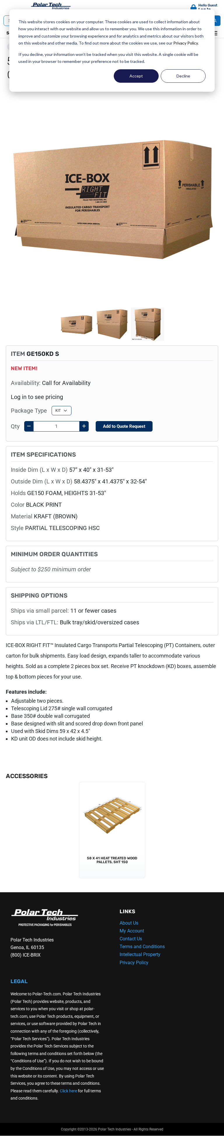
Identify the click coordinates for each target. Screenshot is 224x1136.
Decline (183, 75)
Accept (136, 75)
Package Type (29, 410)
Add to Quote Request (124, 426)
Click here (68, 1091)
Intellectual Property (140, 954)
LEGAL (19, 981)
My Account (132, 931)
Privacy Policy (185, 42)
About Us (129, 923)
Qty (15, 426)
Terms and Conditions (142, 946)
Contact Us (131, 938)
